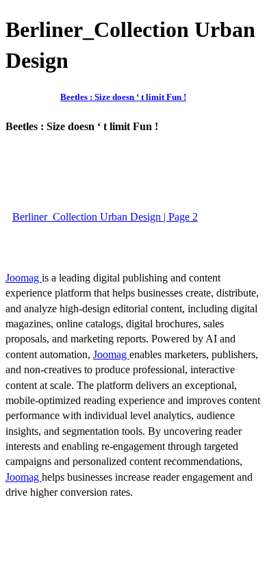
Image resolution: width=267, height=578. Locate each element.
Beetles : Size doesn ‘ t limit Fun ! (123, 97)
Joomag (23, 278)
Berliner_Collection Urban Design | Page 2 (105, 217)
